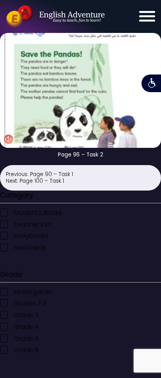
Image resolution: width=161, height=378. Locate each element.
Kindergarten (33, 291)
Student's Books (38, 212)
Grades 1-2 (30, 303)
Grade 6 (26, 349)
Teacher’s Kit (33, 224)
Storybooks (31, 235)
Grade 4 (26, 326)
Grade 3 (26, 315)
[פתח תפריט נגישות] (151, 83)
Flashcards (30, 247)
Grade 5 (26, 338)
